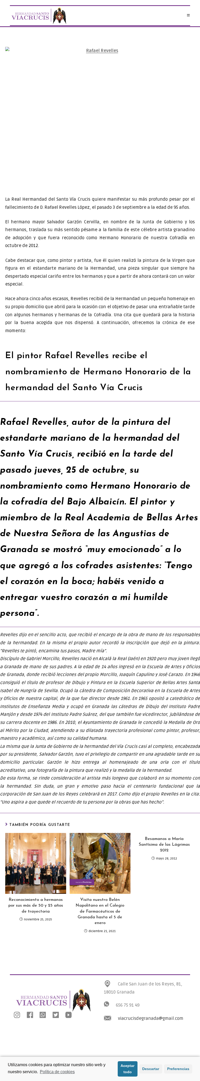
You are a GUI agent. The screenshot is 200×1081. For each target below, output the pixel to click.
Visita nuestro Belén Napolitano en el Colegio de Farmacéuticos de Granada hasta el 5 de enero (100, 911)
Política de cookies (57, 1072)
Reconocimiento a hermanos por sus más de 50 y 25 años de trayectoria (35, 906)
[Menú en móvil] (188, 15)
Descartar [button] (150, 1069)
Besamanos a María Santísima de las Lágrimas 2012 (164, 845)
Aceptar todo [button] (127, 1069)
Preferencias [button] (178, 1069)
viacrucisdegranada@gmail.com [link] (150, 1018)
